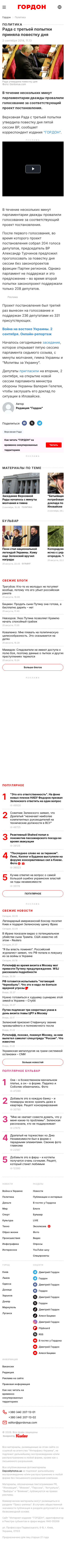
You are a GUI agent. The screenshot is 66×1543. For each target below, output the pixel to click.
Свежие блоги (15, 580)
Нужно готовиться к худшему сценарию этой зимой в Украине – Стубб (32, 998)
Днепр (6, 1301)
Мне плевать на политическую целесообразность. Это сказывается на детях (30, 636)
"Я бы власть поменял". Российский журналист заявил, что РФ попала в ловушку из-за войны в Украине (32, 953)
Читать (54, 444)
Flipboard (44, 1328)
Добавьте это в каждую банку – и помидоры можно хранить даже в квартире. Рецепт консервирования (34, 1102)
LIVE (35, 1220)
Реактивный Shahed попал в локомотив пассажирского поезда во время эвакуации (35, 838)
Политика (20, 17)
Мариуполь (9, 1307)
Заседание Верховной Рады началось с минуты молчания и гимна (19, 499)
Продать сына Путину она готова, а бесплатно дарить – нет (31, 605)
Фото (36, 1232)
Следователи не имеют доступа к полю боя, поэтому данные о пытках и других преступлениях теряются (33, 653)
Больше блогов (33, 667)
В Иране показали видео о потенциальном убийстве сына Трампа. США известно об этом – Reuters (30, 937)
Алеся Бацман (47, 1315)
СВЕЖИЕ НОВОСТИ (17, 910)
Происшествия (11, 1238)
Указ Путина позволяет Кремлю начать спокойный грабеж (30, 619)
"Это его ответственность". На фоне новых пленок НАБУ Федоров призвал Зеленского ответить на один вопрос (36, 798)
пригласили (29, 371)
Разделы (38, 1184)
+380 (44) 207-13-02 (22, 1417)
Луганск (7, 1313)
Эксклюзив (39, 1226)
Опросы (37, 1243)
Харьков (7, 1295)
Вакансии (8, 1366)
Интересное (9, 1249)
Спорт (6, 1214)
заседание (51, 342)
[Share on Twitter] (32, 423)
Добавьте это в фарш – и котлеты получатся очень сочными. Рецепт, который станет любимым (33, 1161)
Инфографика (10, 1243)
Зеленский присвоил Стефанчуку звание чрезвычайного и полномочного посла (29, 1024)
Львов (6, 1277)
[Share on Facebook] (24, 423)
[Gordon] (32, 7)
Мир (5, 1208)
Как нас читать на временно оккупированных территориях (13, 1396)
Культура (7, 1220)
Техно (5, 1226)
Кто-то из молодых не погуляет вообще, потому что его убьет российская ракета (30, 590)
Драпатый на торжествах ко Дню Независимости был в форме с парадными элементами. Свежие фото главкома (35, 1140)
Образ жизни (10, 1232)
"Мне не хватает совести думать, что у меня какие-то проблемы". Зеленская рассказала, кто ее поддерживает (36, 1120)
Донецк (7, 1289)
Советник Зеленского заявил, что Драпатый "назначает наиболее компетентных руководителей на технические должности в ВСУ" (32, 818)
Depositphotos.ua (12, 1470)
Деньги (6, 1202)
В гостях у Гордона (44, 1202)
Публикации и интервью (47, 1196)
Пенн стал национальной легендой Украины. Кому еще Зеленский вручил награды (19, 554)
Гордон (6, 17)
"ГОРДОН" (52, 132)
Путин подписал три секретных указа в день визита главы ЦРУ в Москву (29, 1011)
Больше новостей (32, 1062)
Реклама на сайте (13, 1378)
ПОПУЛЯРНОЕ (13, 785)
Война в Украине (12, 1190)
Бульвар (10, 521)
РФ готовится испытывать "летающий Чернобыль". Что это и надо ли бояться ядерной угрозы (29, 985)
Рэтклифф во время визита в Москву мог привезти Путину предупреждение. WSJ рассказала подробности (30, 969)
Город (6, 1265)
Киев (5, 1272)
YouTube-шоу (41, 1249)
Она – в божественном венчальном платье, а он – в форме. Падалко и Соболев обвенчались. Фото (33, 1083)
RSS (41, 1334)
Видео (36, 1238)
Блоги (36, 1208)
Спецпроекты (41, 1255)
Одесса (6, 1283)
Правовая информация (16, 1384)
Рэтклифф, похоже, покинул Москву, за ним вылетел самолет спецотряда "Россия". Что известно (32, 1038)
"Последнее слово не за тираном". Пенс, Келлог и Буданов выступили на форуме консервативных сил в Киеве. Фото (36, 858)
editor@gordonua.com (22, 1422)
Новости (7, 1184)
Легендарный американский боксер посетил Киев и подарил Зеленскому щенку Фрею (32, 922)
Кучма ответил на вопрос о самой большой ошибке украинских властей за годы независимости (35, 878)
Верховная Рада (13, 432)
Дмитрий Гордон (49, 1272)
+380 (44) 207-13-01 (21, 1412)
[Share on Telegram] (39, 423)
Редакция (8, 1372)
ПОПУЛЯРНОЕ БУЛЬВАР (21, 1070)
